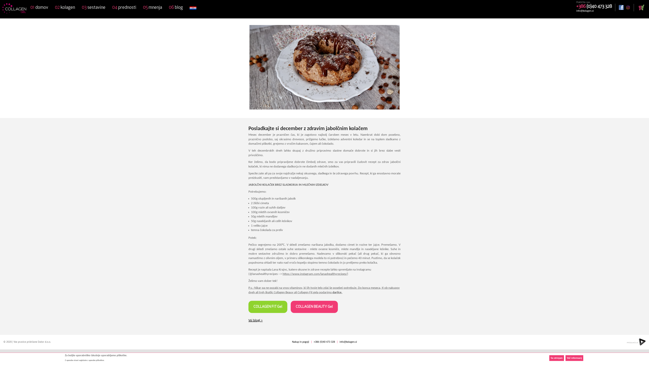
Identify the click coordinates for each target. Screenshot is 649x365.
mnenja (152, 8)
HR (193, 10)
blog (176, 8)
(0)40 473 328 (594, 6)
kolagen (65, 8)
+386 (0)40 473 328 (324, 342)
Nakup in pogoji (300, 342)
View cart (641, 7)
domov (39, 8)
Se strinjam (557, 358)
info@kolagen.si (585, 11)
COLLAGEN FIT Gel (268, 307)
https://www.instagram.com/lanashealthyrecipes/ (315, 274)
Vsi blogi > (255, 320)
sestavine (93, 8)
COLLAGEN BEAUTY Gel (314, 307)
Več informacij (574, 358)
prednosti (124, 8)
